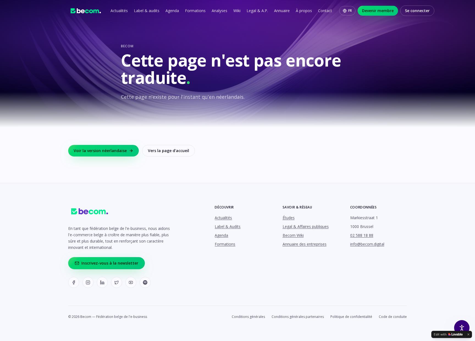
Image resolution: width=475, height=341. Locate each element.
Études (289, 217)
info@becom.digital (367, 244)
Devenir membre (378, 10)
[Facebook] (73, 282)
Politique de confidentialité (351, 317)
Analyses (219, 10)
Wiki (237, 10)
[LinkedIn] (102, 282)
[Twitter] (116, 282)
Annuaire (282, 10)
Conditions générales (248, 317)
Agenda (172, 10)
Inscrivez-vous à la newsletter (109, 263)
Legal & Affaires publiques (306, 226)
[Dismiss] (468, 334)
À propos (304, 10)
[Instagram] (87, 282)
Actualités (119, 10)
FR (350, 10)
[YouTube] (130, 282)
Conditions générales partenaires (298, 317)
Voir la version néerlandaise (100, 150)
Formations (195, 10)
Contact (325, 10)
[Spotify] (145, 282)
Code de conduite (393, 317)
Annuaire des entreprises (305, 244)
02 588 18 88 (361, 235)
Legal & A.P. (257, 10)
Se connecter (417, 10)
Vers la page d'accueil (168, 150)
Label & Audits (228, 226)
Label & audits (146, 10)
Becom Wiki (293, 235)
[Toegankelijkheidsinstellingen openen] (462, 328)
